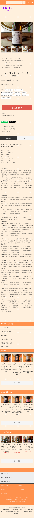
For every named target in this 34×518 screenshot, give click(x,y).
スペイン (13, 62)
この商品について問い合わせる (9, 129)
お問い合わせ (4, 493)
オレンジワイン (17, 58)
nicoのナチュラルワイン (19, 60)
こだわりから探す (9, 60)
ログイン (3, 489)
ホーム (3, 58)
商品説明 (8, 138)
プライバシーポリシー (23, 499)
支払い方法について (11, 497)
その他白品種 (19, 65)
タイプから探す (9, 58)
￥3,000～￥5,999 (16, 67)
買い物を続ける (6, 131)
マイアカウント (4, 485)
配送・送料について (20, 497)
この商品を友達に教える (8, 126)
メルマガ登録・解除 (13, 501)
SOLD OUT (17, 108)
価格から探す (8, 67)
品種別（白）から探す (10, 65)
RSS (20, 501)
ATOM (23, 501)
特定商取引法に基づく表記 (8, 115)
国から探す (8, 62)
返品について (5, 113)
